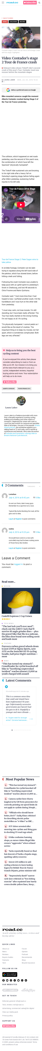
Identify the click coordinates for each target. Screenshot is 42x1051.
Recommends (27, 957)
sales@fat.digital (27, 1008)
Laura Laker (11, 407)
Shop (24, 960)
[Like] (34, 497)
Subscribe (31, 2)
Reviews (5, 954)
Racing (22, 21)
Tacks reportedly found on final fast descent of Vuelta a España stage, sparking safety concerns (20, 854)
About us (5, 949)
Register (19, 519)
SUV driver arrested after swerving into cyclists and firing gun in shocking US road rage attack (20, 829)
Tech (4, 963)
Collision (13, 21)
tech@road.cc (18, 1005)
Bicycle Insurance (28, 963)
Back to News (8, 18)
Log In (11, 519)
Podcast (25, 954)
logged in (18, 564)
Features (5, 960)
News (4, 952)
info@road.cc (21, 1001)
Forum (24, 949)
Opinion (25, 952)
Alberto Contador (8, 388)
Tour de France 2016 (24, 388)
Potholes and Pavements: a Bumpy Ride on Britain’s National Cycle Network (20, 434)
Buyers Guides (7, 957)
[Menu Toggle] (3, 3)
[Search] (39, 2)
